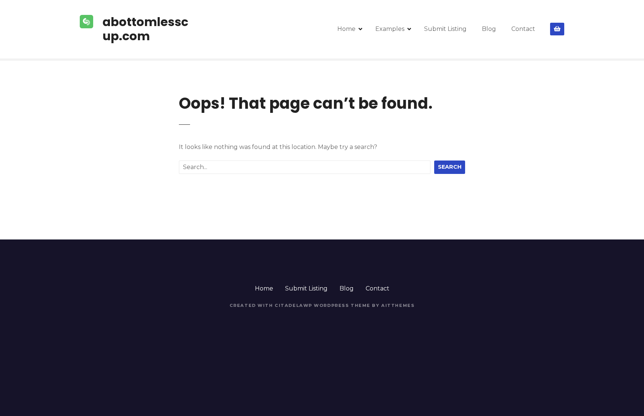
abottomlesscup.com (145, 28)
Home (346, 28)
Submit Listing (445, 28)
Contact (523, 28)
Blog (489, 28)
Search (449, 166)
